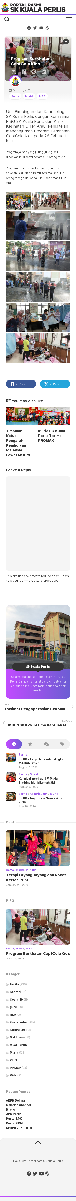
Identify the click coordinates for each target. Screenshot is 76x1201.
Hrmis (11, 1109)
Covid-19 (16, 999)
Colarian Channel (18, 1105)
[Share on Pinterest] (34, 72)
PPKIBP (31, 869)
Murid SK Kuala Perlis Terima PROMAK (51, 436)
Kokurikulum (38, 793)
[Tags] (62, 744)
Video (14, 1075)
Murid (29, 96)
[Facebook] (29, 28)
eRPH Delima (15, 1100)
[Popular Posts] (30, 744)
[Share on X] (15, 72)
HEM (13, 1014)
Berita (15, 96)
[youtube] (41, 28)
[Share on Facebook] (24, 72)
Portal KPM (14, 1123)
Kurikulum (17, 1030)
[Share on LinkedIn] (43, 72)
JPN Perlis (13, 1114)
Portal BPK (14, 1118)
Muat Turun (18, 1045)
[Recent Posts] (14, 744)
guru (13, 1007)
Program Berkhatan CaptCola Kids (38, 953)
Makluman (17, 1037)
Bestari (15, 992)
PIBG (42, 96)
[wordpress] (47, 28)
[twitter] (35, 28)
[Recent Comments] (46, 744)
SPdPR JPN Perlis (19, 1127)
